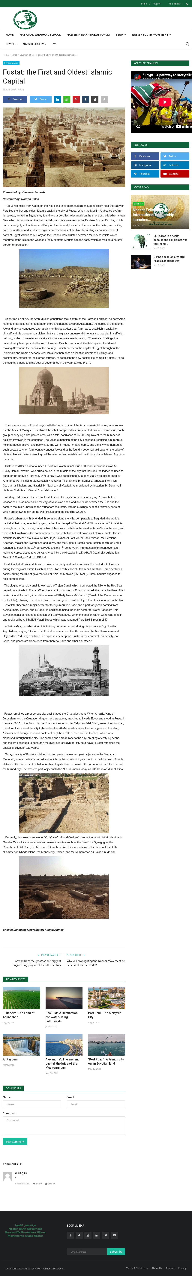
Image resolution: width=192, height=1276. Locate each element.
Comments (13, 1088)
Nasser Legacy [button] (33, 44)
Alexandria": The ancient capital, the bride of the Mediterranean (62, 1063)
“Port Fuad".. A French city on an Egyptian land (106, 1061)
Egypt (14, 54)
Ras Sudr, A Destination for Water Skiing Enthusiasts (62, 1017)
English (175, 3)
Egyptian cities (27, 54)
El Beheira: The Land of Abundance (19, 1015)
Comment (9, 1113)
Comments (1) (12, 1164)
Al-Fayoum (10, 1059)
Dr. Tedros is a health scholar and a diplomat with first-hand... (171, 239)
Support (170, 1268)
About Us (157, 1268)
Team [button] (120, 34)
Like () (51, 1183)
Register (157, 3)
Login (144, 3)
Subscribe (116, 1251)
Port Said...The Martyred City (104, 1015)
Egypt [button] (10, 44)
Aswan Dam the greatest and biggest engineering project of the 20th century (37, 963)
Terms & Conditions (137, 1268)
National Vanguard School (40, 34)
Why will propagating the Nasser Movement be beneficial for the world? (96, 963)
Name (7, 1097)
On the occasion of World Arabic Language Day (169, 258)
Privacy (182, 1268)
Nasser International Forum (88, 34)
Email (70, 1097)
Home (10, 34)
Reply (39, 1183)
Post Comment (15, 1141)
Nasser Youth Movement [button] (150, 34)
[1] (187, 3)
